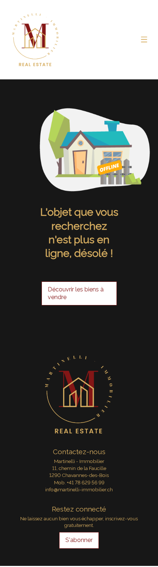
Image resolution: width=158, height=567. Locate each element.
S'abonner (79, 540)
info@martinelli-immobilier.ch (79, 489)
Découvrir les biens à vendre (76, 293)
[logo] (35, 39)
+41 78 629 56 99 (85, 482)
